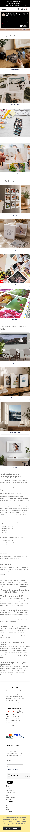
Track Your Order (10, 790)
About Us (8, 804)
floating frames (24, 584)
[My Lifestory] (19, 1)
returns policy (16, 573)
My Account (9, 799)
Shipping (8, 794)
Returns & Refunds (10, 792)
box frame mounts (13, 584)
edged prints (5, 584)
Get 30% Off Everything (14, 3)
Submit (10, 782)
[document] (15, 823)
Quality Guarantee (10, 797)
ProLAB (7, 807)
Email (9, 767)
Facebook (8, 814)
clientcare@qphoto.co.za (13, 725)
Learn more (21, 825)
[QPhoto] (5, 9)
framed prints (23, 586)
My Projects (9, 796)
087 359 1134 (10, 728)
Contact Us (8, 788)
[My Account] (22, 9)
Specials (8, 809)
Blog (7, 805)
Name (9, 760)
